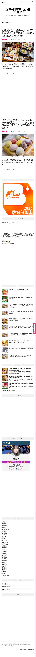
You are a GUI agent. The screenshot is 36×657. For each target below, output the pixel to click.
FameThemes (11, 645)
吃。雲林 (4, 131)
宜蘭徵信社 (4, 570)
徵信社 (5, 522)
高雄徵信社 (4, 535)
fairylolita (12, 39)
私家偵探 (4, 571)
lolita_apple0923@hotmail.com (13, 222)
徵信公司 (4, 536)
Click (34, 328)
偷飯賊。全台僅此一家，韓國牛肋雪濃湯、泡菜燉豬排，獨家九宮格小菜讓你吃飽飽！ (18, 33)
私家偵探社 (4, 538)
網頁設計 (7, 575)
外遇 (5, 544)
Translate (12, 243)
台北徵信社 (4, 523)
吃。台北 (4, 39)
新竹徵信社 (6, 529)
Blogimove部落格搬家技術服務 (27, 649)
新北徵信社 (4, 525)
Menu (5, 2)
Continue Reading (8, 73)
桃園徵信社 (4, 527)
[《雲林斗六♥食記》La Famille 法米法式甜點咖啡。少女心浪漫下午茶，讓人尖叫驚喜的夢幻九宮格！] (18, 145)
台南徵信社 (4, 533)
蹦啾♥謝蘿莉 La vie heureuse (18, 11)
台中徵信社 (4, 531)
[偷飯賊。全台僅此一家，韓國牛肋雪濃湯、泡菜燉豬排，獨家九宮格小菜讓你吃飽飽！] (18, 51)
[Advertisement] (18, 99)
